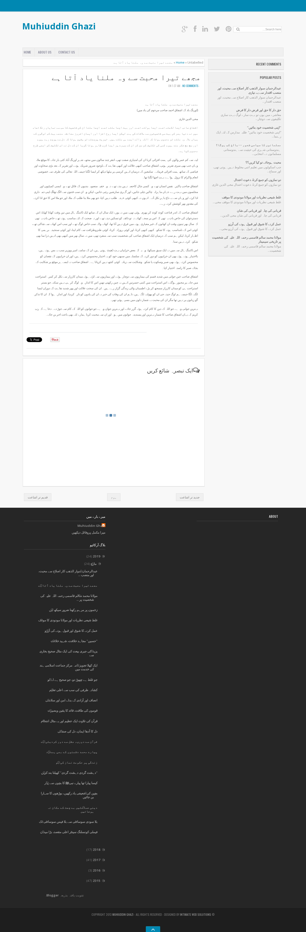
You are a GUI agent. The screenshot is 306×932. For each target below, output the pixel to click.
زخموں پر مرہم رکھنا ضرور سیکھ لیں (73, 610)
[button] (31, 328)
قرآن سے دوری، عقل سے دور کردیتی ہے (69, 741)
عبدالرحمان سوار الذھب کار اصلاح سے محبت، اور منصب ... (68, 573)
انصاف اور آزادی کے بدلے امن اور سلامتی (71, 700)
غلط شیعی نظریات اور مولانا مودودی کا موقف (251, 197)
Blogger (52, 895)
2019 (96, 556)
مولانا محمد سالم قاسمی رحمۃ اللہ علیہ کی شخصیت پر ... (69, 598)
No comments (190, 86)
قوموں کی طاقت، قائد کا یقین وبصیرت (73, 710)
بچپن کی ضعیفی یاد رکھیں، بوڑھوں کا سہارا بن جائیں (69, 795)
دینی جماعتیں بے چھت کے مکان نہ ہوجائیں (72, 809)
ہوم (114, 497)
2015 (96, 880)
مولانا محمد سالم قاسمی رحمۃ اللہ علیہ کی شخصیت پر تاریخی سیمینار (246, 239)
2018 (96, 849)
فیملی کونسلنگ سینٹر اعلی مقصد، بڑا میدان (69, 832)
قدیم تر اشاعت (38, 497)
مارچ (93, 563)
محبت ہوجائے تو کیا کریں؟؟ (263, 162)
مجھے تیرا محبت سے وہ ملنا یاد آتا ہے (126, 77)
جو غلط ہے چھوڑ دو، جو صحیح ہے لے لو (73, 679)
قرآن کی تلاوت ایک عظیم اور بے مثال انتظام (69, 721)
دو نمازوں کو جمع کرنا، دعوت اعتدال (257, 180)
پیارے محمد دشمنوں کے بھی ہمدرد (72, 752)
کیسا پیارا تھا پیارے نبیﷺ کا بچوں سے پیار (71, 783)
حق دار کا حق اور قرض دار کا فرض (258, 110)
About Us (44, 52)
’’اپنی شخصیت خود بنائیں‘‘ (264, 127)
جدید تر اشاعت (190, 497)
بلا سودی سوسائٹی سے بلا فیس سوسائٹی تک (68, 821)
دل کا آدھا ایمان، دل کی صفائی (78, 731)
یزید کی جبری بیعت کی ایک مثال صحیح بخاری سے (68, 653)
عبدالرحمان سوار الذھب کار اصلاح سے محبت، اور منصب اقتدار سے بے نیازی (249, 90)
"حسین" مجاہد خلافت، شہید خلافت (74, 641)
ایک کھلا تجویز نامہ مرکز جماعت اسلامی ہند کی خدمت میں (69, 667)
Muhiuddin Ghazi (59, 26)
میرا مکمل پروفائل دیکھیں (88, 532)
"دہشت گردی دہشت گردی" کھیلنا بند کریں (69, 772)
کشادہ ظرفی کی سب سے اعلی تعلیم (73, 690)
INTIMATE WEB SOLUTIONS (195, 914)
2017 (96, 860)
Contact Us (66, 52)
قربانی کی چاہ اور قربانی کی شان (259, 210)
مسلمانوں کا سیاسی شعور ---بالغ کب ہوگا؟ (248, 145)
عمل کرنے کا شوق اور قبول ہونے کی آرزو (254, 224)
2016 (96, 870)
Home (27, 52)
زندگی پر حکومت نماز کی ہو (77, 762)
